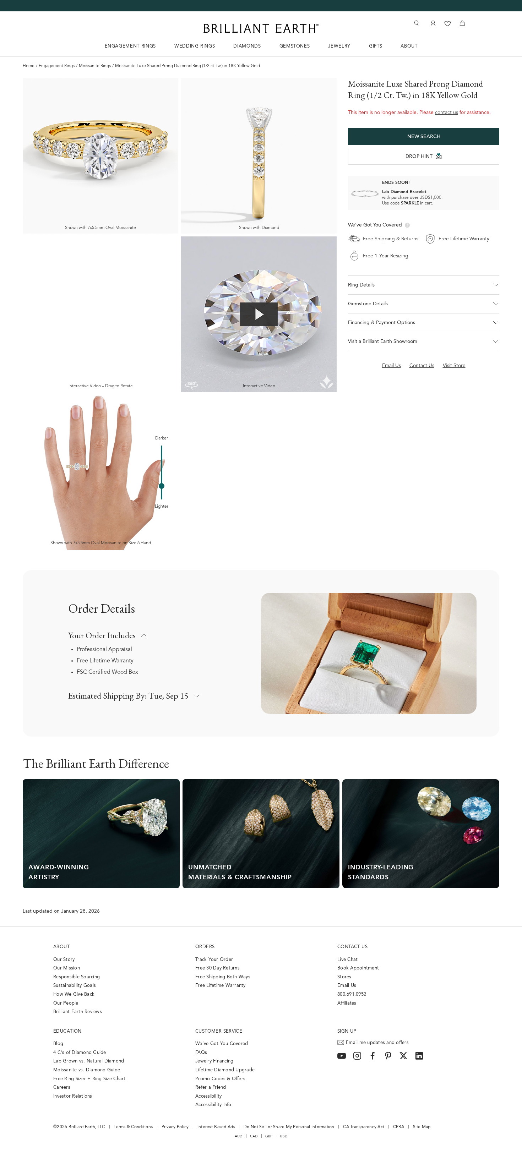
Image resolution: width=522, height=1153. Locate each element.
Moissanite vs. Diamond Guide (86, 1070)
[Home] (261, 28)
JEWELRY (339, 46)
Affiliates (347, 1003)
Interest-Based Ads (216, 1127)
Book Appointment (358, 968)
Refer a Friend (210, 1087)
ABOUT (409, 46)
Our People (65, 1003)
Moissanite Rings (95, 66)
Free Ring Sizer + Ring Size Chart (89, 1079)
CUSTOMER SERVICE (218, 1031)
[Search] (416, 23)
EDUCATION (67, 1031)
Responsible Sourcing (76, 977)
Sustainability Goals (74, 985)
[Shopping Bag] (462, 23)
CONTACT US (352, 947)
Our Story (64, 959)
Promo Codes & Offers (220, 1079)
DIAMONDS (247, 46)
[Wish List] (447, 23)
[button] (423, 285)
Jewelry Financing (214, 1061)
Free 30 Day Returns (217, 968)
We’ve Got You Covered (221, 1044)
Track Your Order (214, 959)
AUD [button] (239, 1136)
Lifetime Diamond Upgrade (225, 1070)
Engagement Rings (57, 66)
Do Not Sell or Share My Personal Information (289, 1127)
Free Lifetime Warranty (105, 661)
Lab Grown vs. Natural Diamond (88, 1061)
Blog (58, 1044)
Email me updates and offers (377, 1042)
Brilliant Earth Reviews (77, 1012)
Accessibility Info (213, 1105)
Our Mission (66, 968)
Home (28, 66)
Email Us (346, 985)
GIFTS (375, 46)
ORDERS (204, 947)
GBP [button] (269, 1136)
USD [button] (283, 1136)
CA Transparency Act (363, 1127)
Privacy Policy (175, 1127)
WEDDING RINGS (194, 46)
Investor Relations (72, 1096)
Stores (344, 977)
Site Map (422, 1127)
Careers (61, 1087)
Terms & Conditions (133, 1127)
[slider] (161, 486)
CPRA (398, 1127)
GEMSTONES (294, 46)
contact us (446, 112)
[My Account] (432, 23)
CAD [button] (254, 1136)
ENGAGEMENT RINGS (130, 46)
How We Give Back (73, 994)
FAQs (201, 1052)
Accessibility (208, 1096)
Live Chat (347, 959)
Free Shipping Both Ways (222, 977)
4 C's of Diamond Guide (79, 1052)
